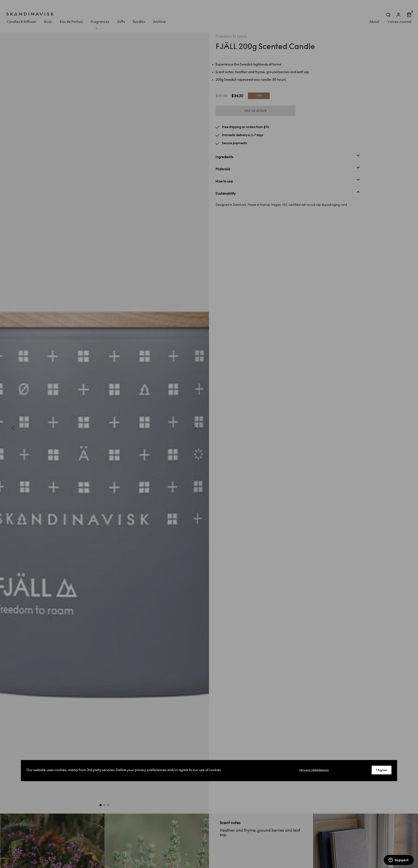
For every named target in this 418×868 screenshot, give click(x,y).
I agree (381, 770)
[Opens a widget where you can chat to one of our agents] (399, 860)
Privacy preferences (314, 770)
